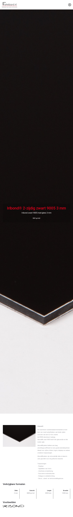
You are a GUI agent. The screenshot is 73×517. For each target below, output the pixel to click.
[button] (69, 4)
